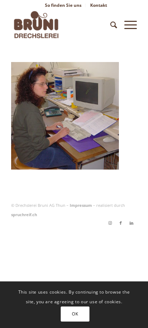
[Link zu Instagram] (110, 223)
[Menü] (127, 24)
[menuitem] (63, 5)
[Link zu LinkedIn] (131, 223)
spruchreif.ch (24, 214)
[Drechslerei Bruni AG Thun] (61, 24)
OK (75, 314)
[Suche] (110, 24)
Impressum (81, 205)
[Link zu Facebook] (120, 223)
